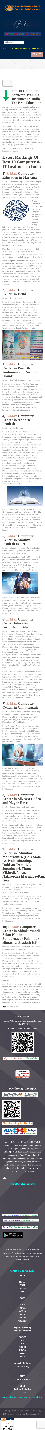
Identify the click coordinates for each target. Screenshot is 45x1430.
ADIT (22, 1285)
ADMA (22, 1311)
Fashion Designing (22, 1389)
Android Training (22, 1363)
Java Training (22, 1366)
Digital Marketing (22, 1327)
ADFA (22, 1353)
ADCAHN (22, 1321)
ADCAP (22, 1317)
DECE (23, 1386)
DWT (22, 1304)
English (9, 42)
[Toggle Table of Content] (7, 83)
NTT (22, 1376)
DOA (22, 1275)
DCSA (22, 1298)
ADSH (23, 1308)
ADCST (22, 1347)
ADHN (22, 1288)
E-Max (11, 173)
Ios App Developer (22, 1330)
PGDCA (22, 1337)
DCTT (23, 1343)
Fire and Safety (22, 1379)
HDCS (22, 1282)
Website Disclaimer (22, 1260)
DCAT (23, 1340)
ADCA (22, 1314)
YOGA (22, 1392)
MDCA (22, 1350)
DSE (22, 1291)
